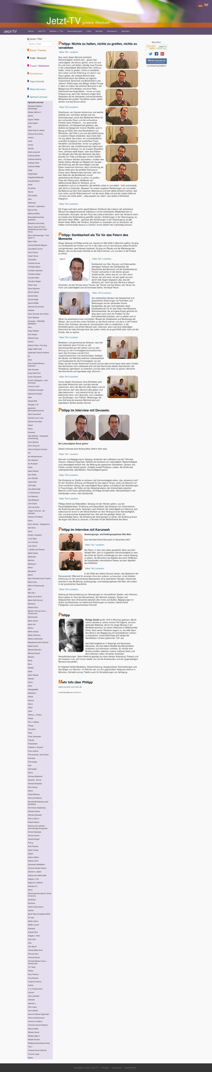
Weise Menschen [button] (38, 89)
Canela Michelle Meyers (37, 245)
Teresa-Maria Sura (35, 950)
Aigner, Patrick (33, 119)
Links (89, 31)
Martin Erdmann (34, 635)
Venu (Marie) (33, 1010)
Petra (30, 733)
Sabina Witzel (33, 857)
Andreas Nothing (34, 159)
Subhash (31, 928)
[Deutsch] (200, 4)
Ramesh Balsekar (35, 783)
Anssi (30, 184)
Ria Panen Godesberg (37, 807)
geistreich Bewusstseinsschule (36, 409)
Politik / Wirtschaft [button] (38, 58)
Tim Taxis (31, 967)
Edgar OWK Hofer (35, 349)
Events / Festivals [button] (38, 50)
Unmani (31, 992)
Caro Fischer (33, 252)
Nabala (31, 667)
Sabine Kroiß (33, 861)
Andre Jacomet (34, 152)
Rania (30, 790)
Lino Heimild (33, 542)
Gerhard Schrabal (35, 421)
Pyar (30, 765)
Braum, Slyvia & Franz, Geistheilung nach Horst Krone (37, 229)
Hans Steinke (33, 442)
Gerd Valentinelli (34, 414)
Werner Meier (33, 1028)
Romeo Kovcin (34, 835)
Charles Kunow (34, 263)
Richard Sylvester (35, 815)
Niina (30, 685)
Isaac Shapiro (33, 471)
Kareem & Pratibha (35, 516)
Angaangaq (32, 173)
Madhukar (32, 556)
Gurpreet (31, 432)
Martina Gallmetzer (35, 638)
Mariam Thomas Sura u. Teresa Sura (37, 612)
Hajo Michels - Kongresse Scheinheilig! (38, 437)
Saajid (30, 853)
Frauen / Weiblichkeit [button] (39, 65)
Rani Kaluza (33, 787)
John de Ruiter (34, 507)
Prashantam (32, 743)
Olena (30, 704)
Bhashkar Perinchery (36, 223)
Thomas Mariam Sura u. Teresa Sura (37, 962)
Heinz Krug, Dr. (34, 445)
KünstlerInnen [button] (36, 73)
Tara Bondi (32, 946)
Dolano (31, 341)
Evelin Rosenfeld (34, 376)
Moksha (31, 657)
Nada (30, 671)
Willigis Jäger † (34, 1036)
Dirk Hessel (32, 334)
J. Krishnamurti (34, 492)
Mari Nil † (31, 592)
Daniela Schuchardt (36, 306)
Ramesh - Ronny (34, 780)
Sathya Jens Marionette (37, 875)
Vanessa (31, 999)
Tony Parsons (33, 974)
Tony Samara (33, 978)
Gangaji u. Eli (33, 404)
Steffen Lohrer (33, 924)
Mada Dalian (33, 553)
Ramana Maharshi (35, 776)
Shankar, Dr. (32, 886)
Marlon (30, 628)
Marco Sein (32, 582)
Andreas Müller (34, 155)
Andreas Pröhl (33, 163)
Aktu (29, 126)
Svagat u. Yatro (34, 935)
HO (29, 453)
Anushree (32, 188)
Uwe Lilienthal (33, 996)
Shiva (30, 889)
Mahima (31, 560)
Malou (30, 567)
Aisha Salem (33, 123)
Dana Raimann (34, 288)
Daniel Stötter (33, 303)
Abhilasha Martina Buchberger (35, 107)
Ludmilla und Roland (36, 549)
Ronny (30, 842)
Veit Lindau (32, 1007)
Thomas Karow (34, 957)
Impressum (112, 31)
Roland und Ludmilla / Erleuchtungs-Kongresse (37, 827)
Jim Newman (33, 496)
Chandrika (32, 259)
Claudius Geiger (34, 281)
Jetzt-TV (64, 20)
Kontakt (99, 31)
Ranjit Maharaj (34, 794)
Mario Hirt (32, 624)
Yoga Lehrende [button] (37, 81)
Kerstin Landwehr (35, 535)
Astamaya (32, 202)
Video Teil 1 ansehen (68, 52)
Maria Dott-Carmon (35, 600)
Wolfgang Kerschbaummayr (39, 1043)
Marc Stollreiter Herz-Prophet (39, 578)
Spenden (125, 31)
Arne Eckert (32, 195)
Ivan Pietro (32, 474)
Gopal (30, 425)
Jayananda (32, 482)
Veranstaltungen (74, 31)
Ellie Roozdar (33, 369)
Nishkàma (32, 693)
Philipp (30, 725)
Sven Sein (32, 939)
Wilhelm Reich (33, 1032)
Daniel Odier (33, 296)
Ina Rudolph (33, 463)
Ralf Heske (32, 769)
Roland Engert (33, 839)
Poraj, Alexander (34, 736)
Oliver (30, 707)
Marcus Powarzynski (36, 585)
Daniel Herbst (33, 292)
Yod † (30, 1046)
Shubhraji (32, 899)
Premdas (31, 758)
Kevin (30, 531)
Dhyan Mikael (33, 331)
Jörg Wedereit (33, 500)
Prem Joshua (33, 751)
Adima (30, 115)
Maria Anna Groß (34, 596)
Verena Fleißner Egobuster (38, 1014)
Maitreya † (32, 564)
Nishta (30, 696)
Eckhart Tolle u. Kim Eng (37, 345)
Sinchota (31, 903)
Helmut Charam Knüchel (37, 449)
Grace (30, 428)
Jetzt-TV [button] (41, 31)
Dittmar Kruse (33, 338)
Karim (30, 520)
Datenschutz (130, 1067)
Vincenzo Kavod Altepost (38, 1025)
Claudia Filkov (33, 277)
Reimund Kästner (35, 798)
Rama (30, 772)
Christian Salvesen (35, 270)
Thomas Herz (33, 954)
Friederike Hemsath (35, 390)
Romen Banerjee (34, 832)
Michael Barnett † (35, 649)
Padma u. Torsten (35, 714)
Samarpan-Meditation (36, 864)
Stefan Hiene (33, 921)
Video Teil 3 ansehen (68, 203)
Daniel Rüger (33, 299)
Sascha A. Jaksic (34, 871)
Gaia (30, 397)
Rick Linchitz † (33, 818)
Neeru (30, 682)
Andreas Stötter (34, 166)
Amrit (30, 141)
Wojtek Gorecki (34, 1039)
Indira (30, 467)
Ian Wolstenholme (35, 456)
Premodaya (32, 761)
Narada (31, 678)
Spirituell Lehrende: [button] (39, 96)
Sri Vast (31, 917)
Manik (30, 574)
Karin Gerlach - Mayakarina (38, 524)
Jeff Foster (32, 485)
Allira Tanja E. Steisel (36, 130)
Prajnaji (31, 740)
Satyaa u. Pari (33, 879)
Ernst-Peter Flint (34, 373)
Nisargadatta (33, 689)
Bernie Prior (32, 210)
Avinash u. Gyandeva (36, 206)
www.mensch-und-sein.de (70, 686)
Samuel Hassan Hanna (37, 868)
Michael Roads (34, 653)
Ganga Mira (32, 401)
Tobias (30, 970)
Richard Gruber (34, 811)
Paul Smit (31, 729)
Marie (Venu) (33, 620)
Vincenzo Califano (35, 1021)
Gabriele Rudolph (35, 393)
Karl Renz (32, 527)
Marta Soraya (33, 631)
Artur (30, 199)
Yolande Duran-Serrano (37, 1050)
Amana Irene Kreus (35, 134)
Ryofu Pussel (33, 850)
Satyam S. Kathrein (35, 882)
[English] (206, 4)
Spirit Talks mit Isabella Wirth (39, 914)
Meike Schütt (33, 646)
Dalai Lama (32, 285)
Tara (29, 943)
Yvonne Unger (33, 1054)
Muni (30, 664)
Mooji (30, 660)
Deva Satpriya (33, 317)
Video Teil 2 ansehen (68, 107)
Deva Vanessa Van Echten (38, 314)
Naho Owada (33, 675)
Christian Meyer (34, 266)
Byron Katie (32, 241)
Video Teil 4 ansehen (68, 376)
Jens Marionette (34, 489)
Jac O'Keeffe (33, 478)
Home (31, 31)
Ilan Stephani (33, 460)
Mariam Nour (33, 607)
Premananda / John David (38, 754)
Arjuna (30, 191)
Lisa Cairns (32, 546)
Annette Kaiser (34, 181)
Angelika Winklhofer (36, 177)
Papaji (30, 718)
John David (32, 503)
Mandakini (32, 571)
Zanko (30, 1057)
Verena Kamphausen (36, 1017)
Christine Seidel (34, 274)
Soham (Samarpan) (35, 906)
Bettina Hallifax (34, 213)
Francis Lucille (33, 386)
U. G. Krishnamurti (35, 989)
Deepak (31, 310)
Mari (29, 589)
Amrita (30, 145)
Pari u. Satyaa (33, 722)
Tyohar (30, 985)
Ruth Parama (33, 846)
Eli (29, 356)
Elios (30, 359)
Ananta (31, 148)
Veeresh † (32, 1003)
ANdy (30, 170)
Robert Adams (33, 822)
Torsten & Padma (34, 981)
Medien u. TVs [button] (56, 31)
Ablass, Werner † (34, 112)
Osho (30, 711)
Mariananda (32, 617)
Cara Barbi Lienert (35, 248)
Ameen (31, 137)
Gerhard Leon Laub (35, 418)
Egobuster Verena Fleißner (38, 352)
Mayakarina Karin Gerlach (38, 642)
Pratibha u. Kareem (35, 747)
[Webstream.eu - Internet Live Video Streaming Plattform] (156, 61)
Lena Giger (32, 538)
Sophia (31, 910)
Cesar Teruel (33, 256)
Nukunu (31, 700)
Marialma (31, 603)
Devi (30, 327)
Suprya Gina (33, 932)
